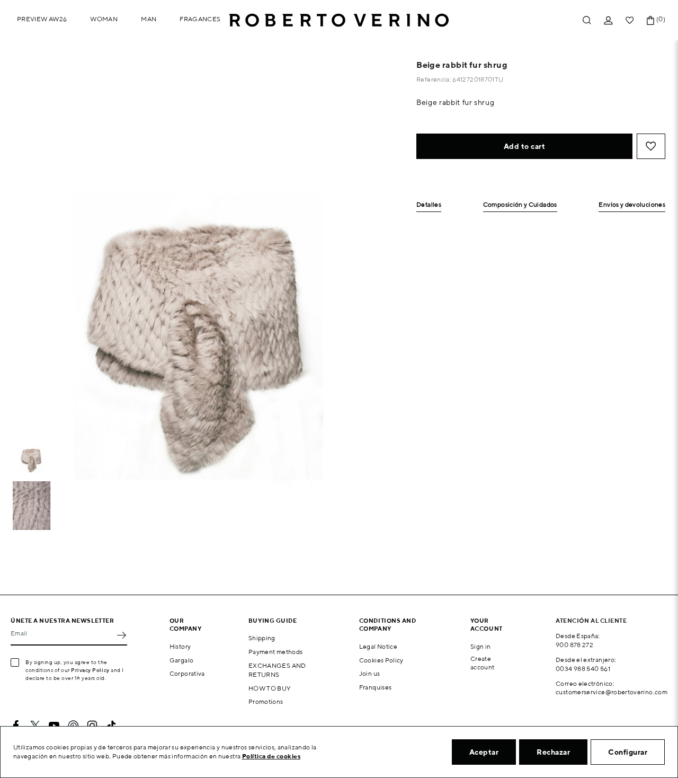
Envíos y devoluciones (632, 204)
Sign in (480, 646)
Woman (104, 19)
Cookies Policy (381, 660)
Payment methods (275, 652)
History (180, 646)
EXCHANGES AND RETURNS (277, 669)
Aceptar (484, 752)
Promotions (265, 701)
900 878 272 (574, 645)
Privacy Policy (90, 670)
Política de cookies (271, 756)
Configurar (627, 752)
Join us (369, 673)
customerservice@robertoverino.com (611, 692)
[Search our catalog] (587, 20)
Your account (486, 624)
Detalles (428, 204)
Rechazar (553, 752)
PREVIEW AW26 (42, 19)
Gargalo (182, 660)
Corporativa (187, 673)
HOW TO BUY (269, 688)
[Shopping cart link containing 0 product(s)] (650, 20)
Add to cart (525, 146)
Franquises (375, 687)
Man (148, 19)
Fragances (200, 19)
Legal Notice (378, 646)
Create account (482, 663)
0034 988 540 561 (583, 669)
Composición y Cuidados (520, 204)
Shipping (261, 638)
